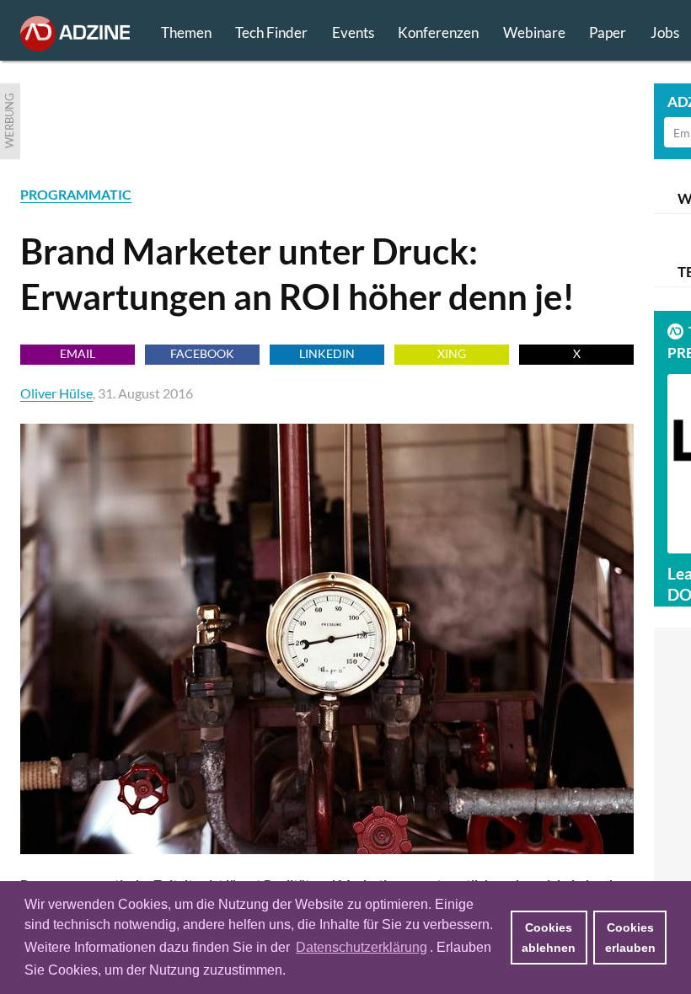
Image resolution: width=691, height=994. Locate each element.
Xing (451, 353)
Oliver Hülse (56, 393)
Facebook (202, 353)
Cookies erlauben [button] (630, 937)
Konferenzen (438, 32)
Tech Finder (271, 32)
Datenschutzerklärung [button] (361, 947)
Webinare (534, 32)
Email (77, 353)
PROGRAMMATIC (75, 194)
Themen (186, 32)
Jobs (665, 32)
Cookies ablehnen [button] (549, 937)
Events (353, 32)
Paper (607, 32)
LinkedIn (327, 353)
